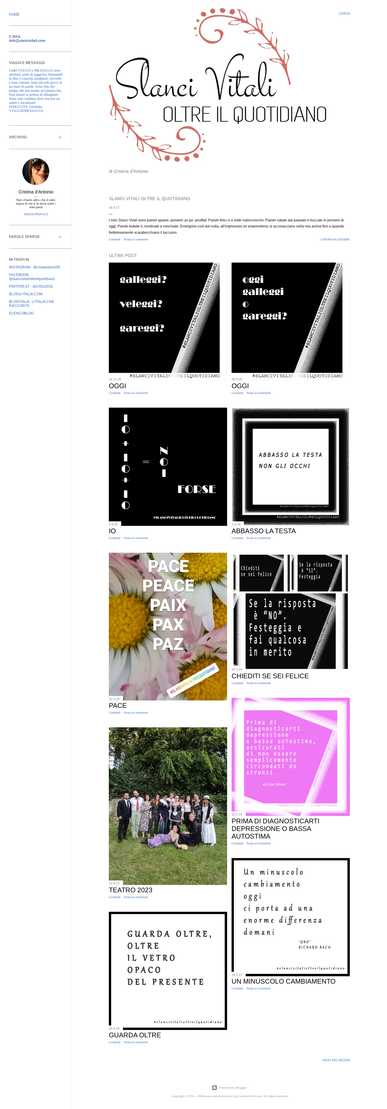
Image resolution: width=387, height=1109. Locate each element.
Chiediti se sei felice (270, 676)
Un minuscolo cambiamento (283, 981)
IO (112, 531)
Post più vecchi (336, 1060)
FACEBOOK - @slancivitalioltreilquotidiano (32, 277)
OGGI (117, 386)
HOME (14, 14)
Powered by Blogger (233, 1087)
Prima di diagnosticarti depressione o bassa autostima (275, 828)
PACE (118, 705)
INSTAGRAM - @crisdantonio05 (34, 267)
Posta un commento (136, 239)
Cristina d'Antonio (36, 191)
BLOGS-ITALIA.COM (25, 294)
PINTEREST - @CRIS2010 (31, 286)
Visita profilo (36, 214)
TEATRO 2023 (131, 890)
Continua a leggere (335, 239)
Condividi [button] (114, 239)
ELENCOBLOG (21, 313)
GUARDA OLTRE (135, 1035)
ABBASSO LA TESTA (264, 531)
